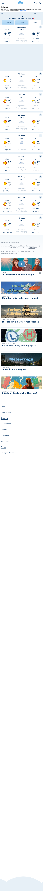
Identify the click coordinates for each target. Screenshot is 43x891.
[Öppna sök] (35, 3)
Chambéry (5, 435)
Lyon (3, 406)
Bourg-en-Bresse (7, 453)
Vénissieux (5, 441)
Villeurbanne (6, 424)
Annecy (3, 447)
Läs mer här (23, 10)
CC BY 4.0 (35, 246)
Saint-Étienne (6, 412)
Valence (4, 430)
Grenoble (4, 418)
